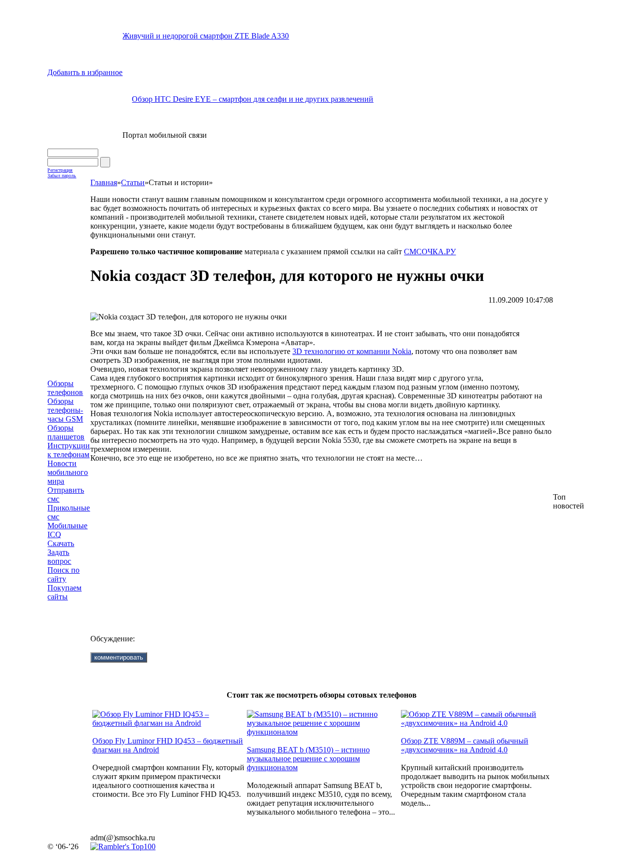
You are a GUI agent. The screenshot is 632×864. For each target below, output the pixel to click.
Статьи (133, 182)
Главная (103, 182)
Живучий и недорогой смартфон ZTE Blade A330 (205, 36)
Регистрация (60, 170)
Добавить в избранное (84, 72)
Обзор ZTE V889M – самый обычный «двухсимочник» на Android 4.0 (464, 745)
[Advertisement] (316, 540)
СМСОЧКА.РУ (430, 251)
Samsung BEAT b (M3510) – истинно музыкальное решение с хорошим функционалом (308, 759)
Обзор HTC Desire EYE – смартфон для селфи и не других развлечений (252, 99)
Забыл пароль (61, 175)
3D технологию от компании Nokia (351, 351)
